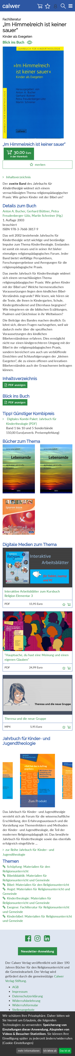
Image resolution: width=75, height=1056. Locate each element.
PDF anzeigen (16, 385)
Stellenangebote (23, 1010)
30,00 (20, 154)
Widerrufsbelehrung (26, 1001)
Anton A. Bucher (14, 211)
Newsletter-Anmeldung (37, 951)
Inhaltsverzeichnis (18, 177)
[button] (64, 604)
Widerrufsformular (25, 1005)
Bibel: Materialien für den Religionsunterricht (38, 885)
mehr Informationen (29, 1050)
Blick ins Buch (14, 42)
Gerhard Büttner (38, 211)
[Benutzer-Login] (55, 7)
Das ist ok (65, 1050)
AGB (15, 987)
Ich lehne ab (50, 1050)
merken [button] (40, 164)
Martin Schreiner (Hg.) (47, 215)
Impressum (20, 991)
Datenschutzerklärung (27, 996)
